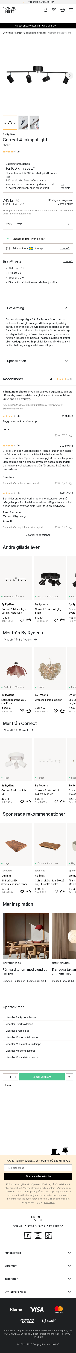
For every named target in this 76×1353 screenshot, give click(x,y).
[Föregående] (6, 75)
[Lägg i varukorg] (29, 620)
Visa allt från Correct (16, 730)
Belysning (8, 32)
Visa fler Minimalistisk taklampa (23, 1043)
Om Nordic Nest (15, 1291)
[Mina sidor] (45, 10)
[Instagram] (38, 1235)
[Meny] (71, 10)
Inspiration (11, 1278)
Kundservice (12, 1252)
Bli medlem (65, 186)
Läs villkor (49, 1202)
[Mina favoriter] (54, 10)
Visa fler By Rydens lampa (21, 1017)
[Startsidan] (9, 10)
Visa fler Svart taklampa (19, 1023)
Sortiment (10, 1265)
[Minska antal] (5, 1076)
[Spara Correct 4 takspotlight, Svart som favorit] (69, 1076)
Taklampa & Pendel (36, 32)
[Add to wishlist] (22, 620)
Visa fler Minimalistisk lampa (22, 1057)
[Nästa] (69, 75)
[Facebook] (28, 1235)
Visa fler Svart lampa (18, 1030)
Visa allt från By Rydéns (18, 639)
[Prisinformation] (17, 200)
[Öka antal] (15, 1076)
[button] (11, 151)
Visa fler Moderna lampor (20, 1050)
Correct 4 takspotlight (59, 32)
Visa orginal (33, 483)
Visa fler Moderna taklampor (22, 1037)
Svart (8, 1085)
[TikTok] (48, 1235)
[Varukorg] (62, 10)
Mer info (65, 248)
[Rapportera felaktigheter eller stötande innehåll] (71, 435)
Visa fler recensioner (38, 534)
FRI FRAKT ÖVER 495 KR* (41, 2)
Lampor (19, 32)
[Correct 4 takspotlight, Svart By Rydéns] (38, 75)
